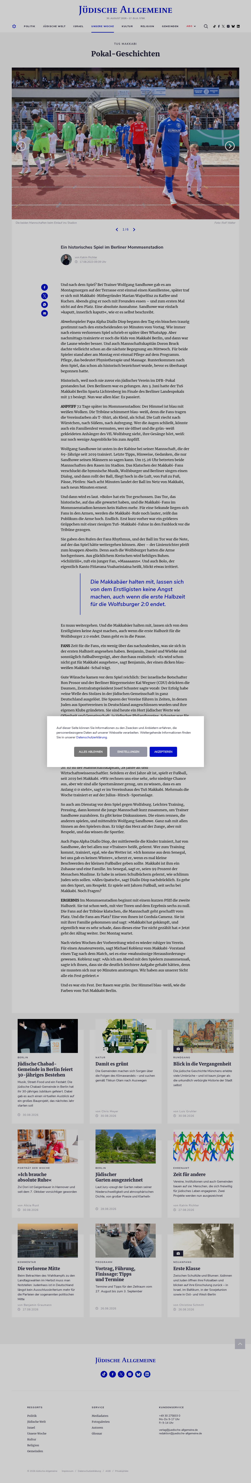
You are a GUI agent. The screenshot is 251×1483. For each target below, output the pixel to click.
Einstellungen (128, 752)
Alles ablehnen (91, 752)
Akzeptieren (163, 752)
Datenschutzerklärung (91, 737)
